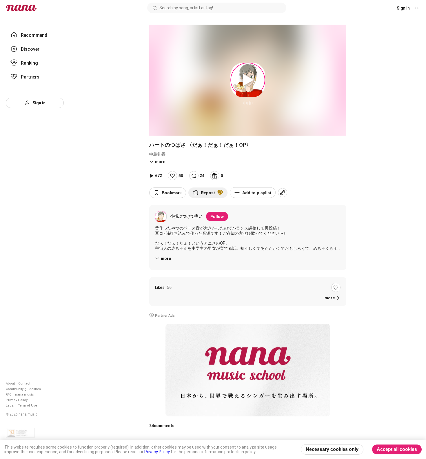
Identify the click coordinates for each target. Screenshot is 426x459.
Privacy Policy (17, 400)
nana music (24, 394)
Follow (217, 216)
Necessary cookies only (332, 449)
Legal (10, 405)
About (10, 383)
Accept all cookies (397, 449)
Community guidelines (23, 389)
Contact (24, 383)
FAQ (9, 394)
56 (181, 175)
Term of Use (27, 405)
